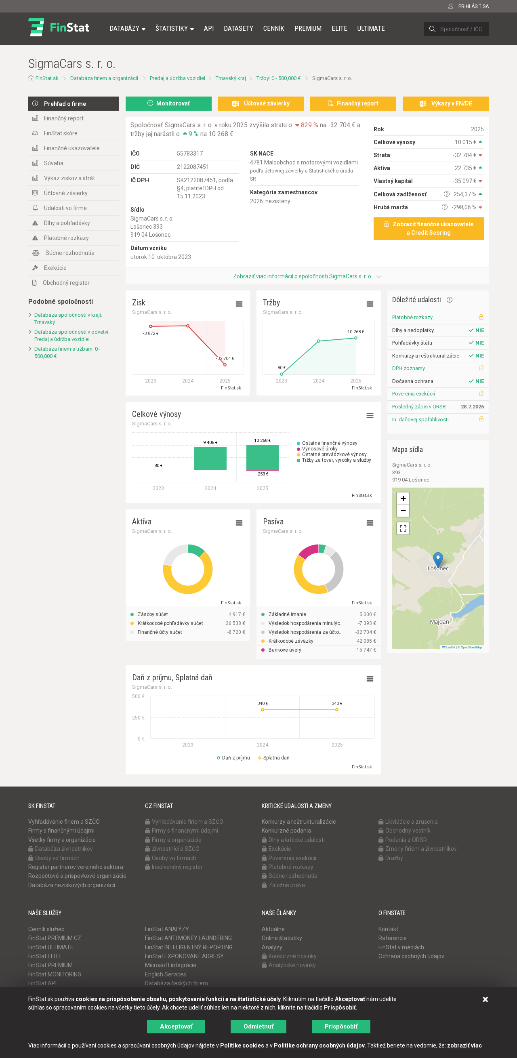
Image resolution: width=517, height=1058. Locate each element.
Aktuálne (273, 929)
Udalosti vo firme (65, 208)
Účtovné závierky (66, 193)
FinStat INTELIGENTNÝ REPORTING (189, 947)
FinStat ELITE (45, 956)
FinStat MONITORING (54, 974)
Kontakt (388, 929)
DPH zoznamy (408, 368)
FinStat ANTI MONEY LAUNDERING (188, 938)
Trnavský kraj (231, 78)
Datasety (238, 28)
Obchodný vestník (408, 830)
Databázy (124, 28)
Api (209, 28)
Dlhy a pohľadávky (67, 223)
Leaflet (450, 647)
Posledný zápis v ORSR (419, 407)
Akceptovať (176, 1026)
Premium (308, 28)
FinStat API (42, 983)
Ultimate (371, 28)
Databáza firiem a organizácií (104, 78)
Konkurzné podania (286, 830)
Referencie (392, 938)
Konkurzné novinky (293, 956)
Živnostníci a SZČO (176, 849)
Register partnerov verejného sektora (75, 867)
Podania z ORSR (406, 840)
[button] (438, 560)
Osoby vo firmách (57, 858)
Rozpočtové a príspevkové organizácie (77, 876)
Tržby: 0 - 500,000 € (278, 78)
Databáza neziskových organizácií (71, 885)
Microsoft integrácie (170, 965)
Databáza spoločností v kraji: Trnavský (68, 319)
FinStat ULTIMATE (51, 947)
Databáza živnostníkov (64, 849)
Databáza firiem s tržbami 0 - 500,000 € (67, 353)
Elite (339, 28)
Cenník (273, 28)
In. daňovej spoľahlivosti (420, 419)
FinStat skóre (61, 133)
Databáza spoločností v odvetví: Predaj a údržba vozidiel (71, 336)
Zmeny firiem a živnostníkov (421, 849)
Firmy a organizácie (177, 840)
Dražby (394, 858)
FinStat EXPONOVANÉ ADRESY (184, 956)
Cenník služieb (46, 929)
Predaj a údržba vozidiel (177, 78)
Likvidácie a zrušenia (411, 821)
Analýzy (272, 947)
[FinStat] (58, 34)
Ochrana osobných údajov (411, 956)
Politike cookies (242, 1045)
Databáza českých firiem (176, 983)
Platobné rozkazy (66, 238)
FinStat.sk (47, 78)
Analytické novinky (292, 965)
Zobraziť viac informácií (302, 276)
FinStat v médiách (401, 947)
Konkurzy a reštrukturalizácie (299, 821)
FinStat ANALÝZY (167, 929)
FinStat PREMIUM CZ (54, 938)
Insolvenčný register (177, 867)
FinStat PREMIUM (50, 965)
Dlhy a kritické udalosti (297, 840)
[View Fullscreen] (403, 528)
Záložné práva (287, 885)
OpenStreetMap (471, 647)
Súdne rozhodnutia (70, 253)
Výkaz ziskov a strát (69, 178)
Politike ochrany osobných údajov (319, 1045)
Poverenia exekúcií (413, 394)
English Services (165, 974)
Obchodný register (66, 283)
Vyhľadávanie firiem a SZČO (64, 821)
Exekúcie (55, 268)
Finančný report (64, 118)
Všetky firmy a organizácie (62, 840)
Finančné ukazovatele (72, 148)
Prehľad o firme (65, 104)
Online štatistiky (282, 938)
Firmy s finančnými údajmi (61, 830)
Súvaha (53, 163)
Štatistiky (172, 28)
